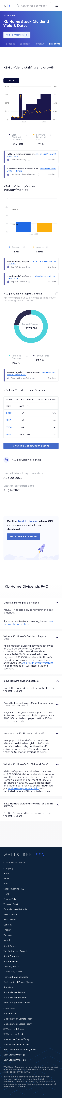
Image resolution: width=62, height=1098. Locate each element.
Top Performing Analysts (15, 951)
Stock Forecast (11, 961)
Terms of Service (11, 904)
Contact (7, 924)
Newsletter (9, 940)
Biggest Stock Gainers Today (17, 1019)
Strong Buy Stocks (12, 971)
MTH (8, 434)
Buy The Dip (9, 1013)
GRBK (9, 413)
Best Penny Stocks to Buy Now (19, 1049)
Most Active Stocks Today (16, 1039)
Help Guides (9, 919)
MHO (8, 420)
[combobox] (32, 5)
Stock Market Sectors (14, 992)
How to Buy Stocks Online (16, 1002)
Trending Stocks (11, 966)
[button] (31, 603)
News (6, 878)
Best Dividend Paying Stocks (18, 982)
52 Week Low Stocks (13, 1034)
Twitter (7, 930)
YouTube (7, 935)
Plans (6, 894)
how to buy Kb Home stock (28, 622)
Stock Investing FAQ (13, 889)
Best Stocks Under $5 (14, 1054)
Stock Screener (11, 956)
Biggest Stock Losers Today (17, 1024)
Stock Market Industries (15, 997)
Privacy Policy (10, 899)
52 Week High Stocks (14, 1029)
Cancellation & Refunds (15, 909)
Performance (10, 914)
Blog (5, 883)
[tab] (9, 43)
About (6, 873)
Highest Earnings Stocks (15, 977)
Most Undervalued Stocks (16, 1044)
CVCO (9, 427)
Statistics (8, 987)
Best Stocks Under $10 (15, 1060)
